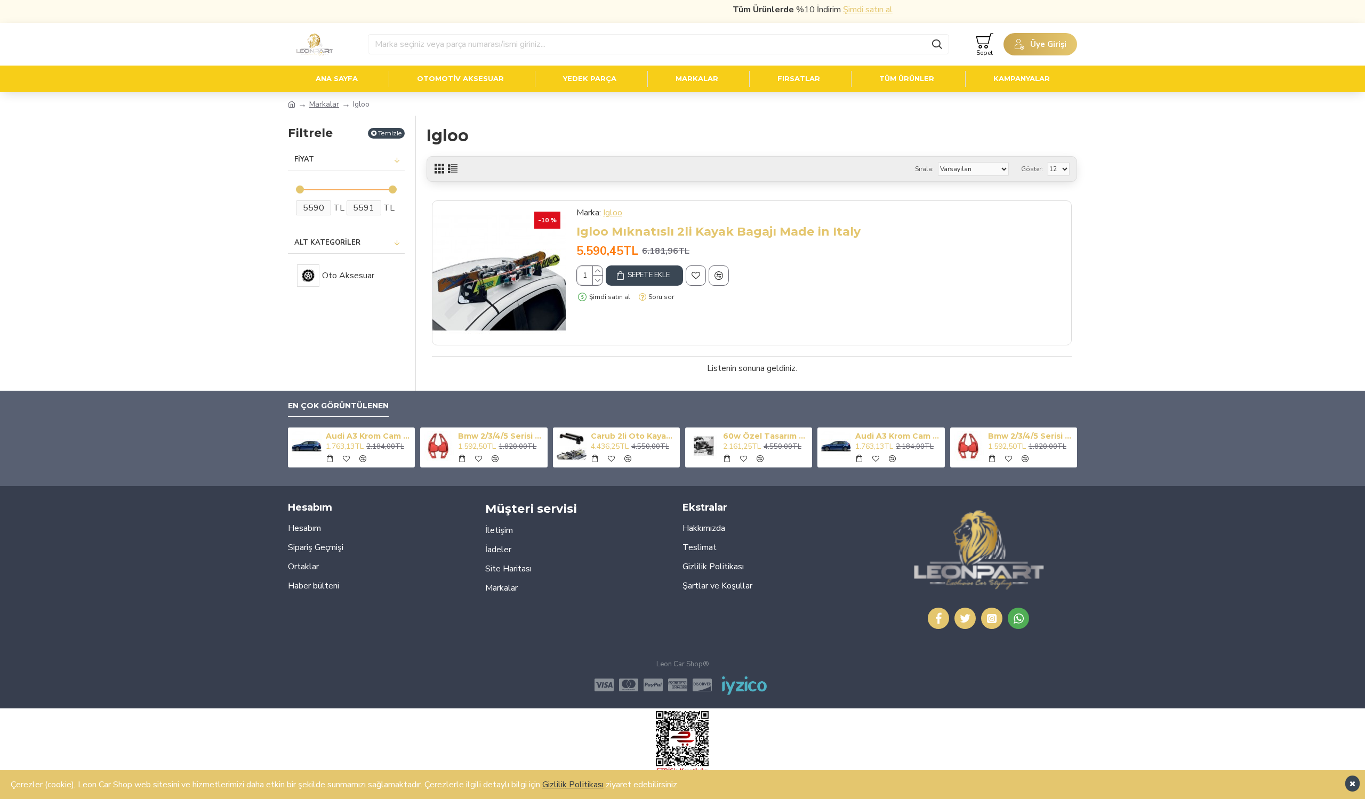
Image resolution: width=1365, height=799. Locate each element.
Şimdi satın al (849, 9)
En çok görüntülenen (338, 405)
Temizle (390, 133)
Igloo (612, 213)
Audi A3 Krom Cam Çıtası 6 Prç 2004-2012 (368, 436)
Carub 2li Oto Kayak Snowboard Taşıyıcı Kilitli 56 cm (633, 436)
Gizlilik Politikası (573, 784)
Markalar (324, 104)
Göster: (1032, 169)
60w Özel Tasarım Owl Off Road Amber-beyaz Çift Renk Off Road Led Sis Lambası (765, 436)
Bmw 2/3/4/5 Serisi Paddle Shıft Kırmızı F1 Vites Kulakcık (500, 436)
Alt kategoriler (327, 242)
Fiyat (304, 159)
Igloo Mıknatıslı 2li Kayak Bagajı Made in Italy (718, 231)
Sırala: (924, 169)
